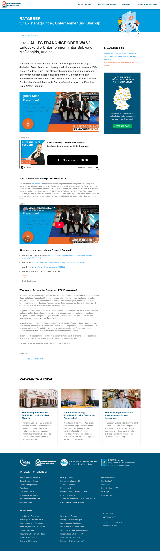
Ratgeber (126, 4)
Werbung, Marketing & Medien (32, 526)
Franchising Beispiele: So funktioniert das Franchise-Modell (35, 415)
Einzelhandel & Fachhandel (71, 523)
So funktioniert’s (85, 4)
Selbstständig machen (29, 484)
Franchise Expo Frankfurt (32, 358)
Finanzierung (106, 495)
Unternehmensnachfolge (30, 498)
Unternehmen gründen (29, 477)
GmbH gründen (26, 502)
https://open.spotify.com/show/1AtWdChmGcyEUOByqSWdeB (59, 262)
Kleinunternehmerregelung (71, 502)
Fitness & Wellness (27, 537)
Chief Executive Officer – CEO (73, 491)
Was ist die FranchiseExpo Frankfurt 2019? (122, 53)
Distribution (106, 481)
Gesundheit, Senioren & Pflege (32, 534)
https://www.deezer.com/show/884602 (49, 267)
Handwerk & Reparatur (69, 516)
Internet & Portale (27, 530)
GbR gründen (66, 477)
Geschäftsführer (108, 477)
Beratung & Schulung (28, 541)
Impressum (108, 513)
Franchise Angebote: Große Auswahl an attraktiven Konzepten (119, 415)
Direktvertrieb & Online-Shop (72, 526)
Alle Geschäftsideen (107, 4)
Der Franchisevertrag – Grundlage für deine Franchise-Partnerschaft (79, 415)
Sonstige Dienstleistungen (71, 519)
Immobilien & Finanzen (29, 516)
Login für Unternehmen (147, 4)
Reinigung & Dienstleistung (71, 541)
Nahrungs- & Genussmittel (31, 519)
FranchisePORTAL (27, 491)
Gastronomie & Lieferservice (31, 523)
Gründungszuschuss (28, 495)
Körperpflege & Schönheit (71, 534)
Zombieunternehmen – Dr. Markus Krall (76, 498)
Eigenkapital (65, 488)
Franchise (37, 183)
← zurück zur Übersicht (29, 35)
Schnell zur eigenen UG (70, 481)
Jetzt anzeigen (122, 126)
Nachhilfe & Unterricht (69, 537)
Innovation (105, 484)
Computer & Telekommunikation (73, 530)
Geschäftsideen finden (29, 481)
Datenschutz (109, 517)
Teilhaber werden (67, 484)
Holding (104, 491)
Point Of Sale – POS (109, 488)
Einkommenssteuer (68, 495)
